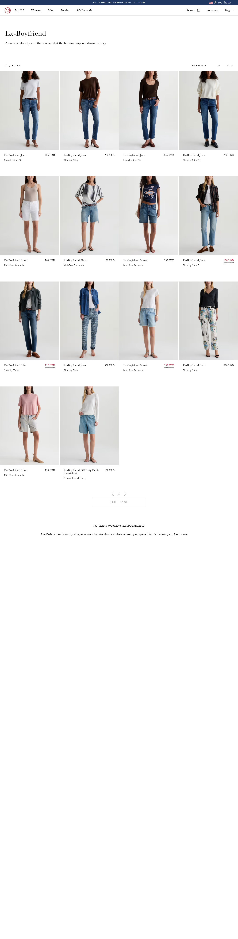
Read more (181, 534)
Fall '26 (19, 10)
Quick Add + (48, 147)
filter (16, 65)
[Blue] (6, 146)
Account (212, 10)
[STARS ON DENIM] (65, 356)
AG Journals (84, 10)
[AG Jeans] (7, 10)
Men (51, 10)
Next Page (119, 502)
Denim (65, 10)
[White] (6, 252)
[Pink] (6, 461)
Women (36, 10)
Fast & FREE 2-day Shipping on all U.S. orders (119, 2)
